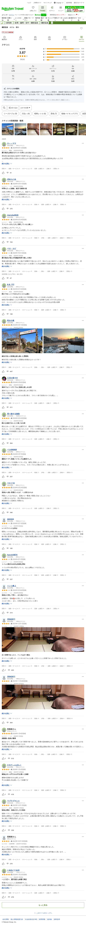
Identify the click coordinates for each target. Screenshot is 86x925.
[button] (8, 129)
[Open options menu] (83, 143)
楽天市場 (69, 2)
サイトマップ (48, 2)
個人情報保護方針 (17, 919)
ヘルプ (29, 2)
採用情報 (42, 919)
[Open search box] (4, 107)
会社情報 (5, 919)
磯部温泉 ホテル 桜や (10, 27)
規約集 (49, 919)
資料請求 (57, 919)
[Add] (81, 28)
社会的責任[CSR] (31, 919)
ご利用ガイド (37, 2)
